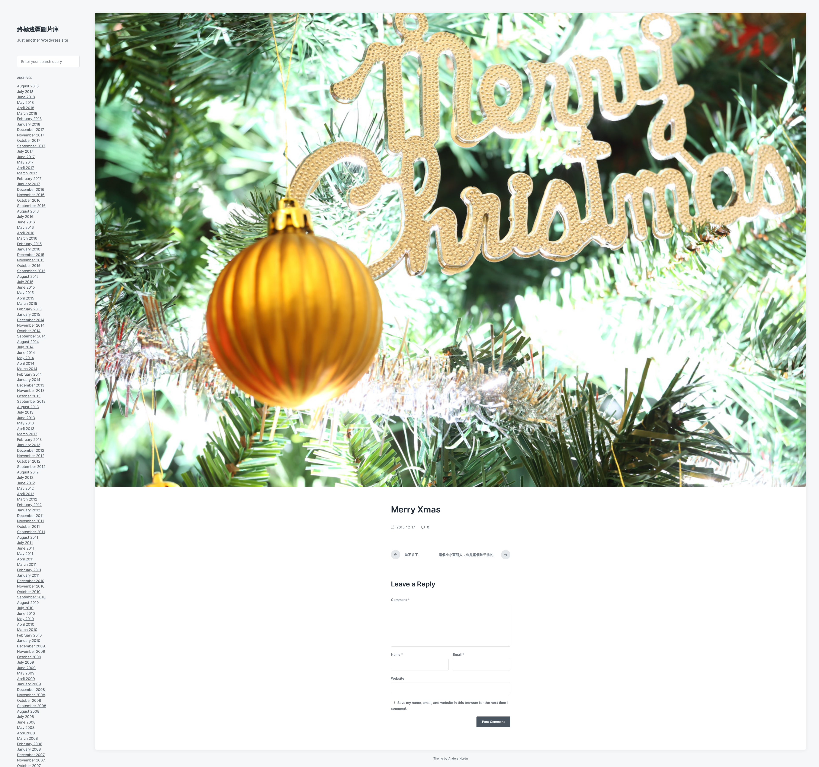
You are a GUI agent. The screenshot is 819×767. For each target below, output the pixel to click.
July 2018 (25, 92)
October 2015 (28, 265)
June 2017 (26, 157)
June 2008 (26, 722)
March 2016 (27, 238)
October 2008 (29, 700)
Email (458, 654)
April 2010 (25, 624)
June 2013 (26, 418)
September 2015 (31, 271)
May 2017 (25, 162)
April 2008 (26, 733)
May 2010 (25, 619)
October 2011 (28, 526)
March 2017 (27, 173)
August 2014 (28, 342)
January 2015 (28, 314)
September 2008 (31, 706)
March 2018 (27, 113)
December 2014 (30, 320)
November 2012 (30, 456)
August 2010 (28, 603)
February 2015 (29, 309)
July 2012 (25, 477)
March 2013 (27, 434)
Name (397, 654)
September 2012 (31, 467)
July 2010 (25, 608)
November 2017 (30, 135)
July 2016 (25, 216)
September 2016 (31, 206)
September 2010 (31, 597)
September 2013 (31, 401)
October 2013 (29, 396)
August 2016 (28, 211)
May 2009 (26, 673)
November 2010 (31, 586)
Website (397, 678)
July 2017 (25, 151)
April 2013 (25, 429)
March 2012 (27, 499)
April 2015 (25, 298)
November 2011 (30, 521)
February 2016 (29, 244)
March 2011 (27, 564)
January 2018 (28, 124)
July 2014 (25, 347)
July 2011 (25, 543)
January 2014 (28, 380)
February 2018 (29, 119)
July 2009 (25, 662)
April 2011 (25, 559)
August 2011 (27, 537)
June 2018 (26, 97)
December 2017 (30, 129)
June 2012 (26, 483)
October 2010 (29, 592)
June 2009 (26, 668)
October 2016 (29, 200)
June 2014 (26, 352)
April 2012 (25, 494)
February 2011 (29, 570)
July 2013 (25, 412)
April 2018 (25, 108)
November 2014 (31, 325)
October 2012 (28, 461)
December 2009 (31, 646)
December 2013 (30, 385)
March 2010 (27, 630)
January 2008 (29, 749)
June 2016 (26, 222)
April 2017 (25, 168)
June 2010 (26, 613)
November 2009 (31, 651)
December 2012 (30, 450)
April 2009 (26, 679)
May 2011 (25, 553)
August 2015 (28, 276)
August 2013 (28, 407)
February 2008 (29, 744)
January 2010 (28, 640)
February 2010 (29, 635)
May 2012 (25, 488)
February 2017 (29, 179)
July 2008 (25, 717)
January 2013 (28, 445)
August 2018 (28, 86)
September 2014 (31, 336)
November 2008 (31, 695)
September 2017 (31, 146)
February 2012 (29, 505)
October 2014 (29, 331)
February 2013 (29, 439)
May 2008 (25, 727)
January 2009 (29, 684)
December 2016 (30, 189)
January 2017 (28, 184)
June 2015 (26, 287)
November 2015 (30, 260)
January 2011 (28, 575)
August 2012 (28, 472)
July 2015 (25, 282)
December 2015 (30, 255)
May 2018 (25, 102)
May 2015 (25, 293)
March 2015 (27, 303)
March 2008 (27, 738)
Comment (400, 600)
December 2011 (30, 516)
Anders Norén (458, 758)
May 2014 (25, 358)
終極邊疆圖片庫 (38, 29)
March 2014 (27, 369)
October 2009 (29, 657)
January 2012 (28, 510)
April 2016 (25, 233)
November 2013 (31, 390)
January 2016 (28, 249)
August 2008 (28, 711)
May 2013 (25, 423)
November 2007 (31, 760)
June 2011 (25, 548)
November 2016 (31, 195)
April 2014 (25, 363)
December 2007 (31, 755)
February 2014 (29, 374)
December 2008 (31, 689)
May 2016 (25, 227)
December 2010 (30, 581)
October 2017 (28, 140)
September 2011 (31, 532)
